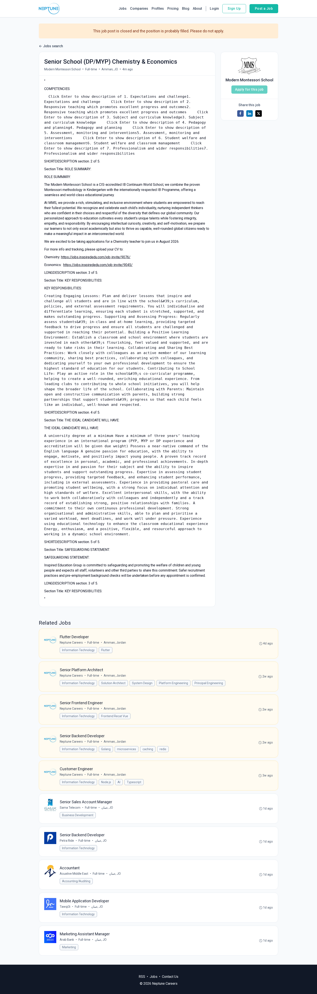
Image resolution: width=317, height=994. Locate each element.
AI (119, 782)
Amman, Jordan (115, 642)
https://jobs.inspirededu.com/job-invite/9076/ (95, 257)
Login (214, 8)
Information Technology (78, 650)
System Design (142, 683)
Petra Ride (67, 840)
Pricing (173, 8)
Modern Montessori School (62, 69)
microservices (126, 749)
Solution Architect (113, 683)
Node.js (106, 782)
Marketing (69, 947)
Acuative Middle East (74, 873)
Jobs (123, 8)
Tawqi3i (65, 906)
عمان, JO (107, 807)
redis (163, 749)
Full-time (91, 69)
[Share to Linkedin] (249, 113)
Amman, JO (110, 69)
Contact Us (170, 977)
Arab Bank (67, 939)
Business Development (77, 815)
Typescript (134, 782)
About (197, 8)
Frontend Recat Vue (114, 716)
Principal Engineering (209, 683)
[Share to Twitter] (258, 113)
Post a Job (264, 8)
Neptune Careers (71, 642)
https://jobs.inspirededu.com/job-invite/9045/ (98, 265)
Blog (185, 8)
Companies (139, 8)
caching (148, 749)
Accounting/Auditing (76, 881)
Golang (106, 749)
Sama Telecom (70, 807)
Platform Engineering (173, 683)
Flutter (105, 650)
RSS (142, 977)
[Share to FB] (240, 113)
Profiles (158, 8)
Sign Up (234, 8)
